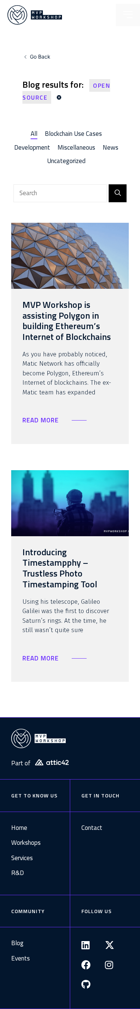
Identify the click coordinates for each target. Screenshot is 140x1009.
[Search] (118, 193)
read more (41, 420)
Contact (91, 827)
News (110, 147)
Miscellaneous (76, 147)
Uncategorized (66, 161)
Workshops (23, 842)
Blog (17, 943)
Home (19, 827)
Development (32, 147)
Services (22, 858)
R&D (17, 873)
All (34, 133)
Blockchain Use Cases (73, 133)
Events (20, 958)
